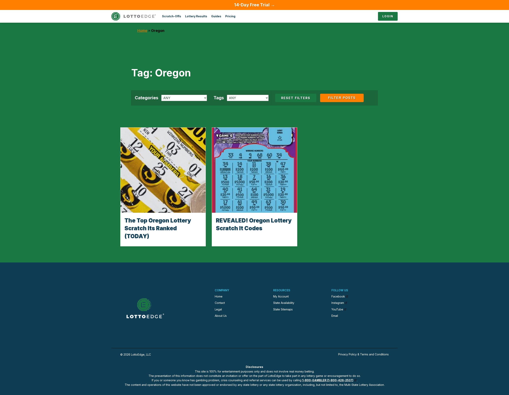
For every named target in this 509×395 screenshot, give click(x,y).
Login (387, 16)
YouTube (337, 309)
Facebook (338, 296)
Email (334, 315)
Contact (220, 302)
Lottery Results (196, 16)
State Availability (283, 302)
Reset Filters (295, 98)
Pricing (230, 16)
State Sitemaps (283, 309)
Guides (216, 16)
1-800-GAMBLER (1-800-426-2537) (327, 380)
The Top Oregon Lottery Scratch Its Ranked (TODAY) (157, 228)
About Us (221, 315)
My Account (281, 296)
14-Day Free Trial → (254, 4)
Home (142, 30)
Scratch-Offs (171, 16)
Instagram (337, 302)
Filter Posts (342, 97)
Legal (218, 309)
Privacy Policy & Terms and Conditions (363, 354)
